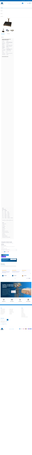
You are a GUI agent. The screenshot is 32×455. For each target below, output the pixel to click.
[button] (30, 3)
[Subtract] (2, 253)
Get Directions (13, 259)
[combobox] (15, 3)
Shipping (2, 245)
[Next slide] (30, 273)
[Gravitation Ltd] (2, 3)
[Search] (22, 3)
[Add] (4, 253)
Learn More (2, 247)
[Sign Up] (7, 320)
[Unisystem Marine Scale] (3, 30)
